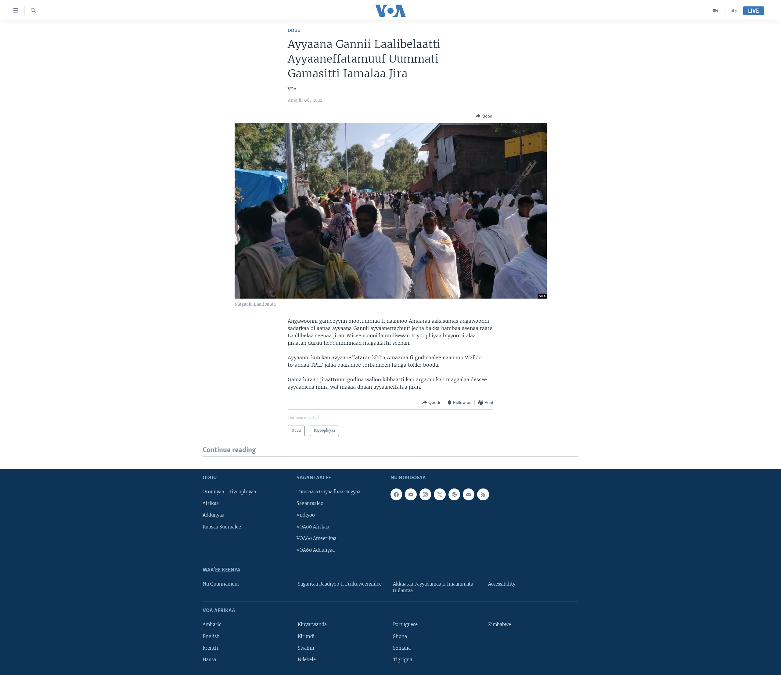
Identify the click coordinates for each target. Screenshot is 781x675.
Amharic (212, 624)
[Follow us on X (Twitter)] (439, 494)
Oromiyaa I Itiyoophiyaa (229, 492)
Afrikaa (211, 503)
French (210, 648)
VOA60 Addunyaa (316, 550)
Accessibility (501, 584)
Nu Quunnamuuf (221, 584)
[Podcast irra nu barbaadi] (454, 494)
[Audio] (734, 10)
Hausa (209, 659)
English (211, 636)
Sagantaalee (310, 503)
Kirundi (306, 636)
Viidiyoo (306, 515)
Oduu (294, 30)
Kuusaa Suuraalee (222, 526)
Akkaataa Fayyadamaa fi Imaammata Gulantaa (433, 587)
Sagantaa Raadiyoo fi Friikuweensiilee (340, 584)
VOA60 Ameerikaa (317, 538)
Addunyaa (213, 515)
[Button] (484, 116)
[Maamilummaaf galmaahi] (468, 494)
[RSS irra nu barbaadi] (483, 494)
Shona (400, 636)
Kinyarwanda (312, 624)
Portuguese (405, 624)
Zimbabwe (499, 624)
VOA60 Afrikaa (313, 526)
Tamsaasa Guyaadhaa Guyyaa (328, 492)
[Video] (715, 10)
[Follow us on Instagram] (425, 494)
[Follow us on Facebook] (396, 494)
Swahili (306, 648)
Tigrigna (402, 659)
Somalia (402, 648)
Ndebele (307, 659)
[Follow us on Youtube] (410, 494)
